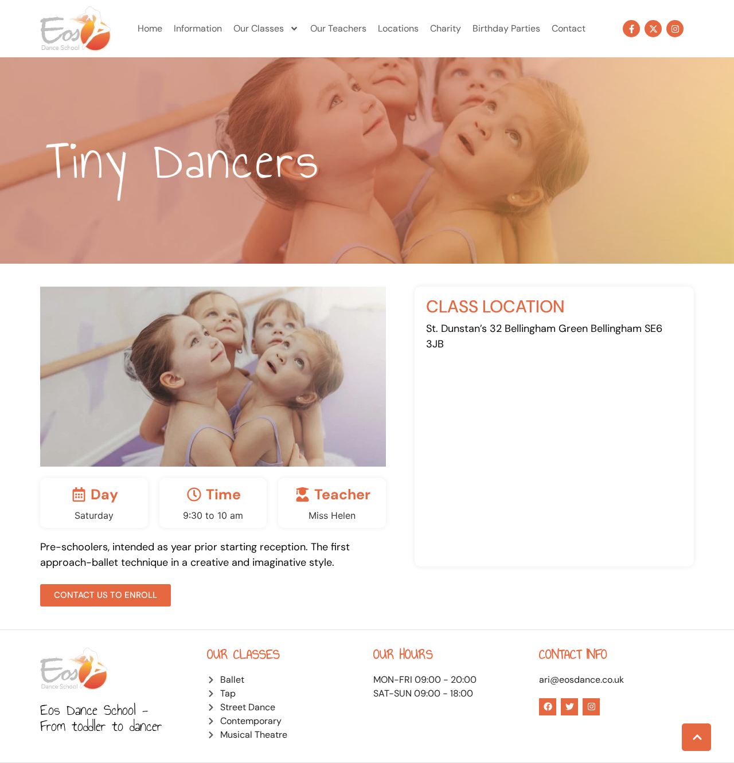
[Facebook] (547, 706)
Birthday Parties (506, 28)
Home (150, 28)
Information (198, 28)
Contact (568, 28)
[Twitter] (569, 706)
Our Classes (258, 28)
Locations (398, 28)
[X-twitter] (653, 28)
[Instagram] (675, 28)
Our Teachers (338, 28)
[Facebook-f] (631, 28)
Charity (445, 28)
